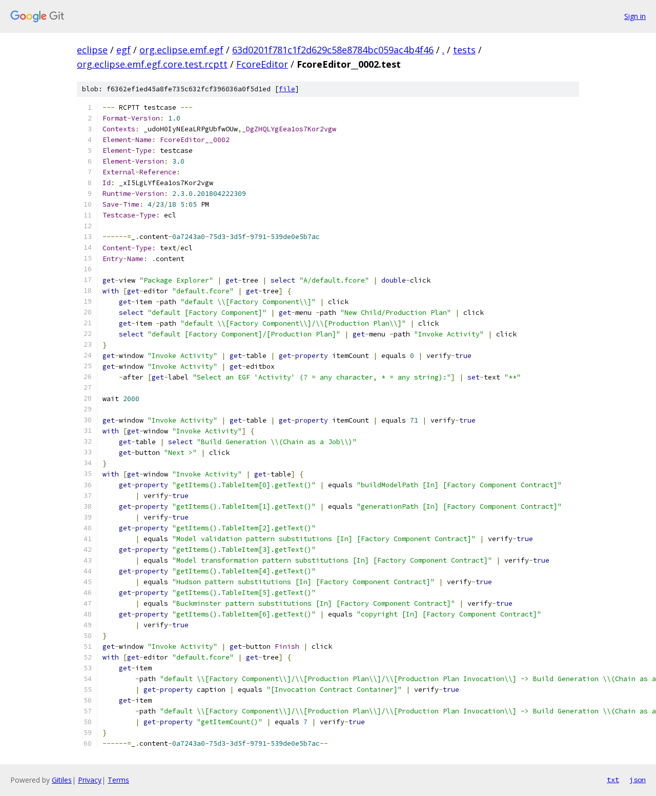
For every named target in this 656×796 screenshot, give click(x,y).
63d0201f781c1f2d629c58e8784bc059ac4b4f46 (333, 50)
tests (464, 50)
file (287, 89)
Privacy (89, 780)
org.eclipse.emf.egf (181, 50)
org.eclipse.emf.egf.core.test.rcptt (152, 64)
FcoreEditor (262, 64)
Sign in (635, 16)
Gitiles (62, 780)
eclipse (92, 50)
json (637, 779)
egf (123, 50)
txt (613, 779)
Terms (118, 780)
